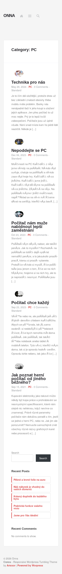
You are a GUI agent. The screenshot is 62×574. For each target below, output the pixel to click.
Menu (29, 16)
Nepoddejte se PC (28, 150)
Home (21, 16)
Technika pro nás (28, 82)
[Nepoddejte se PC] (19, 143)
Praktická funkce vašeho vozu (28, 507)
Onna (9, 15)
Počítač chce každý (30, 302)
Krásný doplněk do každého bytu (30, 497)
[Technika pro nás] (19, 75)
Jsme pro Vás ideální (26, 515)
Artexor (11, 565)
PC (30, 86)
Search (15, 452)
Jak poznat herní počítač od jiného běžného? (28, 379)
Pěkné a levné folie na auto (29, 479)
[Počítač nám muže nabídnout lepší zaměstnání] (19, 216)
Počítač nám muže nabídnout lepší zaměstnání (29, 227)
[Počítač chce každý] (19, 295)
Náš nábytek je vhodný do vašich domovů (29, 488)
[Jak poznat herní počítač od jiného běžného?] (19, 368)
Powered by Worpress (30, 565)
